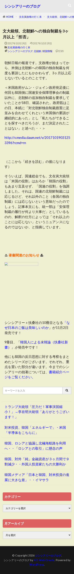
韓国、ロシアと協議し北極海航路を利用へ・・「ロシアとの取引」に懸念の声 (35, 445)
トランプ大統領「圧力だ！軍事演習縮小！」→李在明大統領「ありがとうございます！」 (36, 412)
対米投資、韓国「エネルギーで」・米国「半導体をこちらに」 (35, 430)
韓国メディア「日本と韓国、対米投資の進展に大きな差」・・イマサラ (36, 477)
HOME (10, 16)
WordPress (36, 564)
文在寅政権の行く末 (30, 16)
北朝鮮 (37, 51)
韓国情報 (47, 51)
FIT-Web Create (44, 560)
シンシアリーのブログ (22, 6)
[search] (67, 390)
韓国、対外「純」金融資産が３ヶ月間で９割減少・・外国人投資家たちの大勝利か (36, 461)
